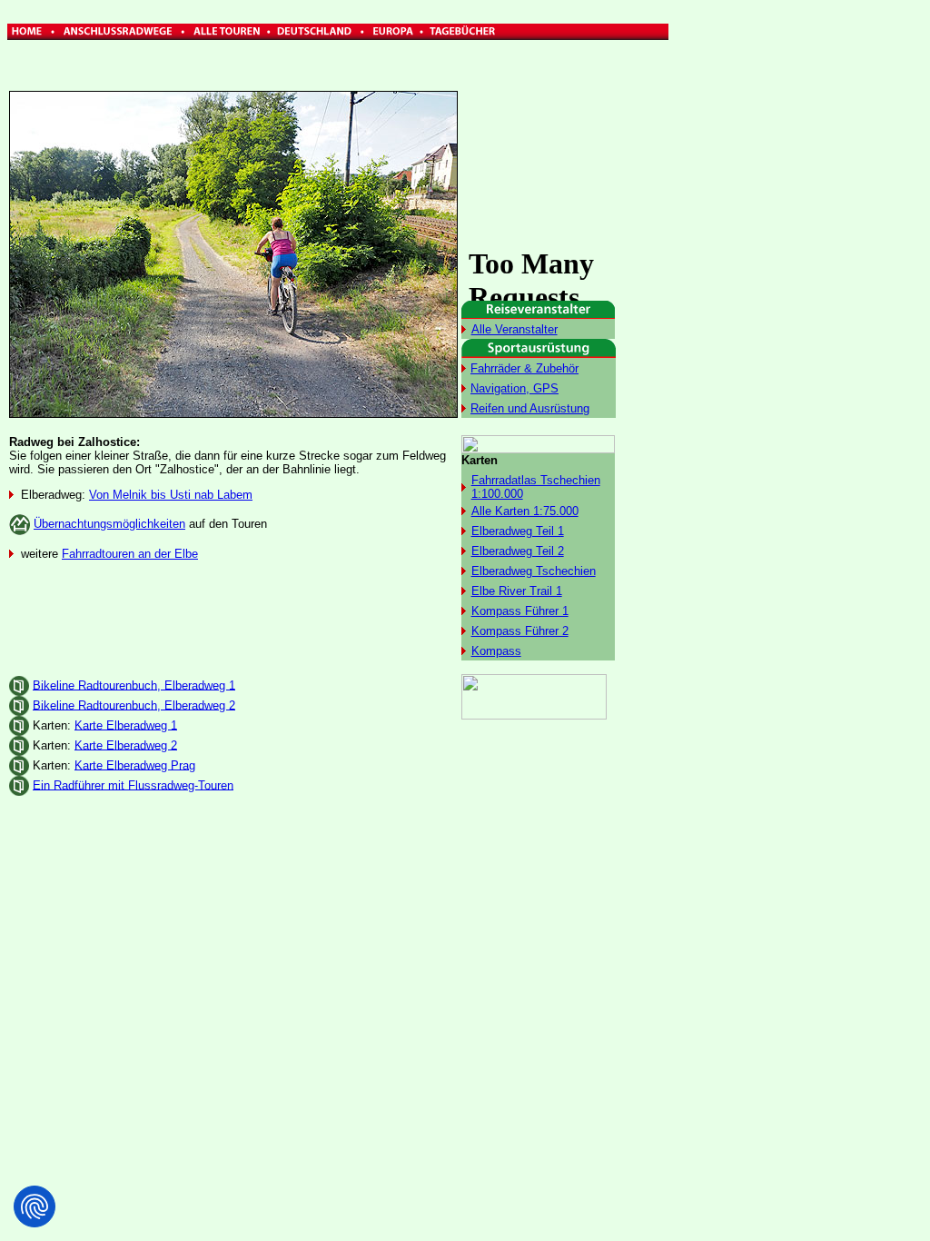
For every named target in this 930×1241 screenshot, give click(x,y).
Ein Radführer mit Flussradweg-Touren (133, 784)
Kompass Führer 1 (520, 611)
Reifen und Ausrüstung (529, 408)
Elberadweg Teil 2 (517, 551)
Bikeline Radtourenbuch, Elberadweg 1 (134, 684)
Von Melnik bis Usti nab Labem (170, 494)
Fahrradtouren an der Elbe (130, 554)
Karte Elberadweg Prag (134, 764)
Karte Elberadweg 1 (125, 724)
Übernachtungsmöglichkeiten (109, 524)
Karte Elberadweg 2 (125, 744)
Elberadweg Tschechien (533, 571)
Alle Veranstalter (514, 329)
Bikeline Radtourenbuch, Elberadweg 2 (134, 704)
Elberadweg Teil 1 (517, 531)
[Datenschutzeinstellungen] (34, 1206)
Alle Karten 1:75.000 (525, 511)
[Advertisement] (746, 281)
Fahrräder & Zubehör (524, 368)
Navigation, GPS (514, 388)
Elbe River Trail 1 (516, 591)
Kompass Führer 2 (520, 631)
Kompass (496, 651)
